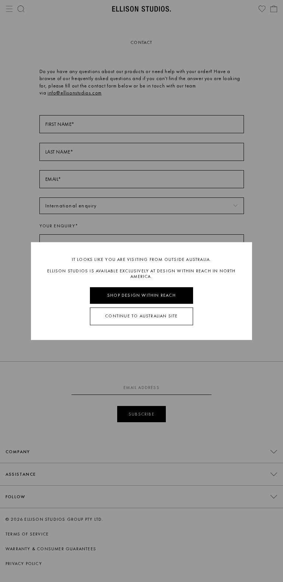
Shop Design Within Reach (141, 295)
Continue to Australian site (141, 316)
